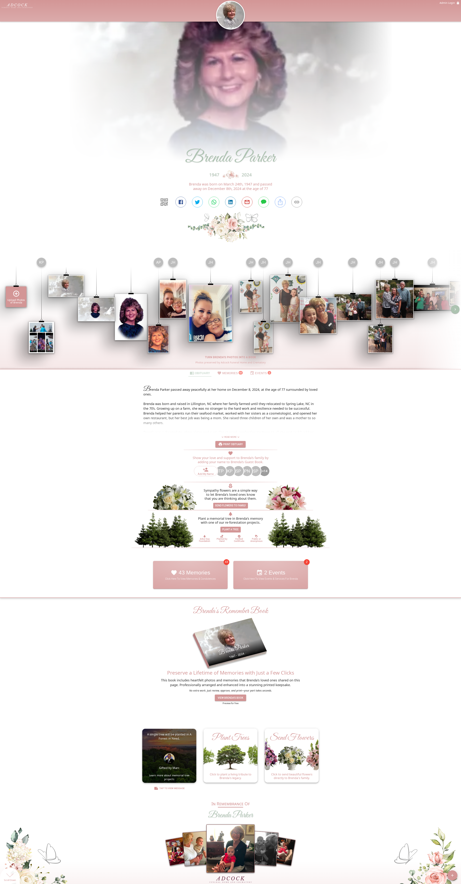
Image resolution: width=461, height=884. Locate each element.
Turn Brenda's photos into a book (230, 357)
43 (226, 561)
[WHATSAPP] (214, 202)
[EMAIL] (247, 202)
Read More (230, 437)
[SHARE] (280, 202)
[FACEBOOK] (180, 202)
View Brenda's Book (230, 697)
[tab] (199, 373)
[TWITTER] (197, 202)
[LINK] (296, 202)
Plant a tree (230, 529)
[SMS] (263, 202)
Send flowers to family (230, 505)
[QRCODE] (164, 202)
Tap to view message (172, 788)
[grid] (230, 312)
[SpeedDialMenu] (452, 875)
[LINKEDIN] (230, 202)
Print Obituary (233, 444)
